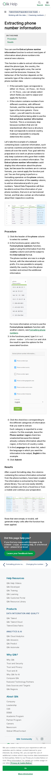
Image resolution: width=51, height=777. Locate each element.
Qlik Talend (12, 618)
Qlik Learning (12, 594)
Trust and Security (15, 663)
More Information (25, 774)
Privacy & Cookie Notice (21, 763)
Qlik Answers (12, 640)
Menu (47, 5)
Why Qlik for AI (13, 674)
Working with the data (17, 15)
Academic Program (15, 716)
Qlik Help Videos (14, 583)
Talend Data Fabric (15, 625)
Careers (10, 723)
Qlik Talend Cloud (14, 622)
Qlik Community (24, 739)
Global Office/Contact (16, 731)
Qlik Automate (13, 647)
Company (11, 701)
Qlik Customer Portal (16, 598)
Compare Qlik (13, 678)
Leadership (12, 705)
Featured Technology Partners (20, 682)
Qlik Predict (12, 643)
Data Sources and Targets (18, 685)
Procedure (11, 39)
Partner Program (14, 720)
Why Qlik (10, 660)
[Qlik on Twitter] (37, 739)
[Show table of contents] (5, 11)
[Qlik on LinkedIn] (42, 739)
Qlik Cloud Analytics (15, 636)
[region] (25, 760)
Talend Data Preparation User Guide (23, 12)
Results (10, 42)
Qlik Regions (12, 689)
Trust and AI (12, 671)
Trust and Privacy (14, 667)
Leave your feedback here (20, 553)
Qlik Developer (13, 587)
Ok (25, 768)
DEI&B (9, 712)
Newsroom (11, 727)
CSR (8, 709)
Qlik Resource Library (16, 601)
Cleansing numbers (36, 15)
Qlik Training (12, 590)
